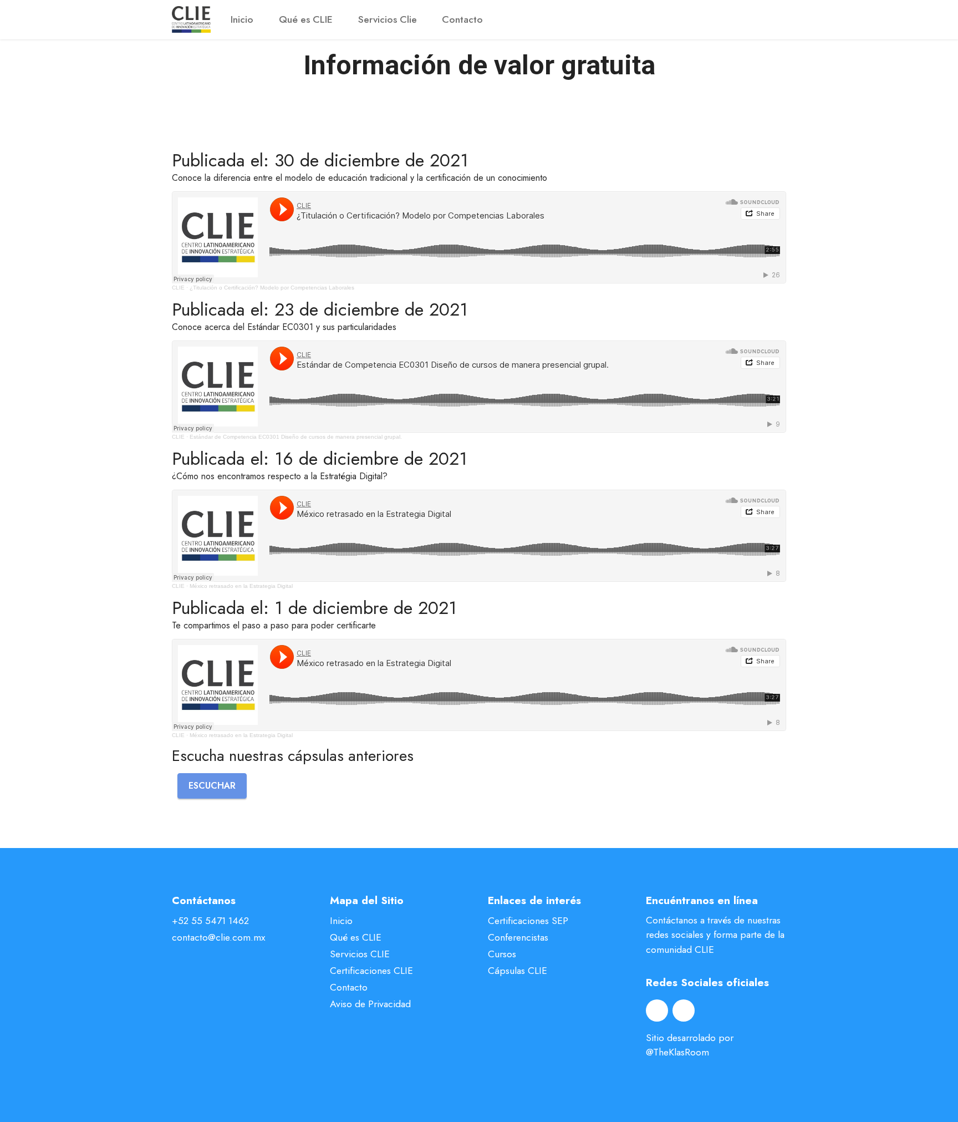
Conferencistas (518, 937)
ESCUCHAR (212, 785)
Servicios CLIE (360, 954)
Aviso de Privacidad (370, 1004)
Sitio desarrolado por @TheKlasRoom (689, 1044)
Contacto (462, 19)
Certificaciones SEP (528, 920)
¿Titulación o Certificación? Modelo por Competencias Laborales (272, 288)
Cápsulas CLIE (517, 970)
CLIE (178, 288)
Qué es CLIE (306, 19)
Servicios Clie (387, 19)
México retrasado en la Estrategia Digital (241, 586)
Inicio (242, 19)
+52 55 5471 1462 (210, 920)
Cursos (502, 954)
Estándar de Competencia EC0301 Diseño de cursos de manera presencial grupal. (296, 437)
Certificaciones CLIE (371, 970)
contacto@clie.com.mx (218, 937)
